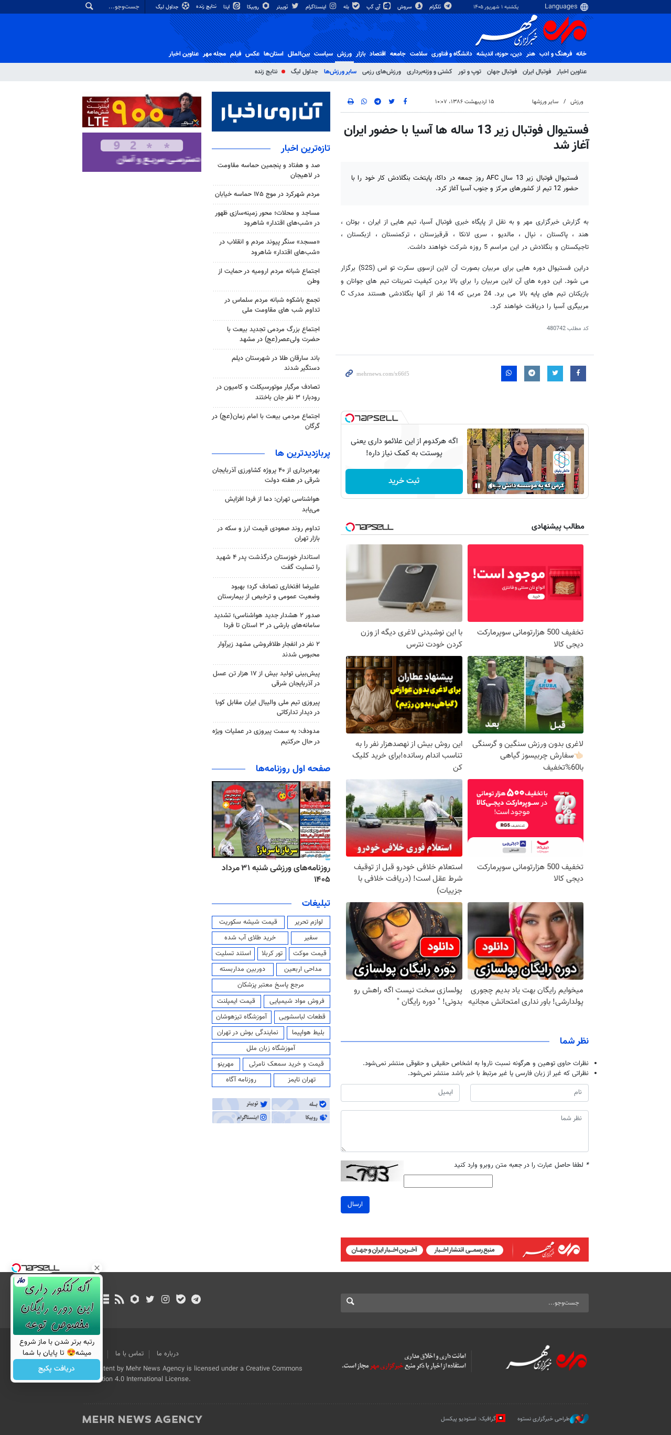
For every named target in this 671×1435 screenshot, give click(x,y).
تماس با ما (129, 1354)
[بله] (180, 1300)
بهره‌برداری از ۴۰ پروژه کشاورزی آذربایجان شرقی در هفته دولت (266, 475)
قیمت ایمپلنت (236, 1001)
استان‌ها (274, 54)
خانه (581, 54)
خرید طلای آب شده (250, 938)
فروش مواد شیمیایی (296, 1001)
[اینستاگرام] (165, 1300)
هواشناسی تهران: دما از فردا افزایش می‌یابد (272, 504)
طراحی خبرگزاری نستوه (543, 1419)
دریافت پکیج (56, 1369)
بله (347, 7)
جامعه (398, 54)
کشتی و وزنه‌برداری (429, 71)
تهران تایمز (302, 1080)
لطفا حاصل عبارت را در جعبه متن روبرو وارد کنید (521, 1165)
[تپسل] (349, 418)
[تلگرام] (195, 1300)
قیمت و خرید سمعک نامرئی (286, 1064)
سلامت (418, 54)
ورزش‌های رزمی (381, 71)
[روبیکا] (135, 1300)
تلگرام (435, 7)
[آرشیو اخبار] (104, 1300)
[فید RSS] (119, 1300)
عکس (252, 54)
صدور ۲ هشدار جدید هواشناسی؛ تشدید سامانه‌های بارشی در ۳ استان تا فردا (267, 620)
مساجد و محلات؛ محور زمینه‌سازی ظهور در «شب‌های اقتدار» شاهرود (267, 218)
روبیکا (254, 7)
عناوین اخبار (572, 71)
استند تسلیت (233, 953)
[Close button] (97, 1268)
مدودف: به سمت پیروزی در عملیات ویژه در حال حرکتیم (266, 736)
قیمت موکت (310, 953)
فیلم (235, 54)
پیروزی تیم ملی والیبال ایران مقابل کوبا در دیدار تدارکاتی (267, 707)
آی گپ (374, 7)
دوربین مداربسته (242, 969)
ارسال (355, 1204)
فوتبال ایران (537, 71)
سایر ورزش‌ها (340, 71)
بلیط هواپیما (308, 1032)
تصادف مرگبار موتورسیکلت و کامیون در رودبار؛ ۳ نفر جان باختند (268, 392)
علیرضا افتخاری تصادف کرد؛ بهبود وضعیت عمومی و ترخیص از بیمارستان (269, 592)
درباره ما (168, 1354)
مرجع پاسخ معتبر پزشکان (270, 985)
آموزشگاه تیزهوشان (241, 1017)
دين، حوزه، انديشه (499, 54)
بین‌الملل (299, 54)
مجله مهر (214, 54)
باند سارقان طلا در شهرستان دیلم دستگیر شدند (276, 363)
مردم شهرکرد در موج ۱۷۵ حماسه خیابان (267, 194)
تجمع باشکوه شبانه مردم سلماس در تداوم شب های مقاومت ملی (272, 305)
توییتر (282, 7)
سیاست (323, 54)
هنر (530, 54)
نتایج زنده (207, 6)
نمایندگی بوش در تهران (247, 1032)
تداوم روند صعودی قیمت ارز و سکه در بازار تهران (268, 533)
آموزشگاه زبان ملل (270, 1048)
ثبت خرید (403, 481)
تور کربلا (272, 953)
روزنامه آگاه (241, 1080)
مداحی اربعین (303, 969)
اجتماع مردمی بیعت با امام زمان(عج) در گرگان (266, 421)
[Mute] (492, 485)
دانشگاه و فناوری (451, 54)
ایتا (227, 7)
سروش (405, 7)
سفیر (311, 938)
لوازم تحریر (309, 922)
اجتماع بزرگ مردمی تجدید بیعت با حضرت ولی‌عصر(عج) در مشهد (273, 334)
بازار (360, 54)
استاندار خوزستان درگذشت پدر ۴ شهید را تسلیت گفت (268, 562)
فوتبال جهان (502, 71)
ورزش (344, 54)
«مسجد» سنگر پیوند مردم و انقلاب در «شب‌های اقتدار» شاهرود (269, 247)
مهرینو (226, 1064)
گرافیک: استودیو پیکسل (468, 1419)
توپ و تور (469, 71)
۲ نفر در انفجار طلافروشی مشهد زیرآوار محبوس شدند (269, 649)
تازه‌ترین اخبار (305, 149)
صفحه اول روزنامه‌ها (293, 769)
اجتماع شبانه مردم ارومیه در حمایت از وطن (269, 276)
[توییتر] (150, 1300)
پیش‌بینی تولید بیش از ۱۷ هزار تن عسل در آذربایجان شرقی (266, 679)
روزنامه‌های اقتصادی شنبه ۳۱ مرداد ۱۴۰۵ (272, 874)
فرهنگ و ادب (555, 54)
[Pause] (477, 485)
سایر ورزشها (545, 101)
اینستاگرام (317, 7)
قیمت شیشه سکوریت (248, 922)
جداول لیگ (168, 7)
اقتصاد (378, 54)
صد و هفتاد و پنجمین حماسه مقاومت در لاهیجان (269, 170)
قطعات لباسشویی (302, 1017)
